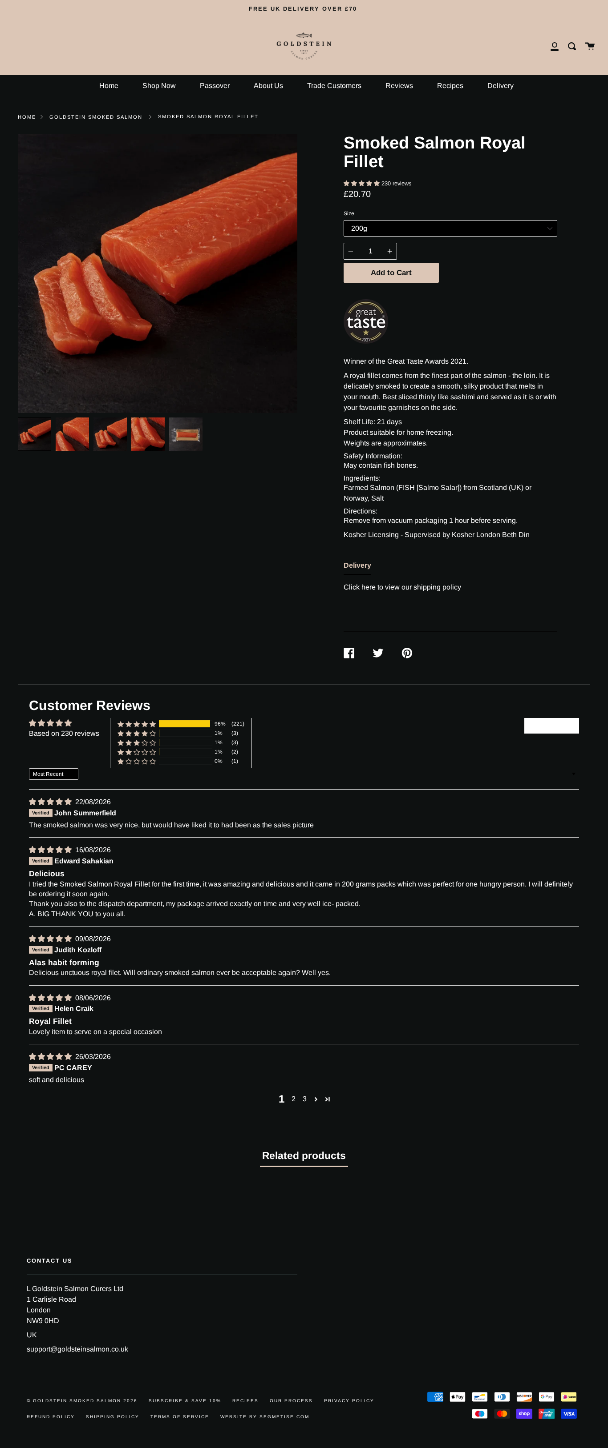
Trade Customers (334, 85)
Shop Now (159, 85)
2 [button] (294, 1099)
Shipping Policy (112, 1416)
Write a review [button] (551, 725)
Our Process (291, 1400)
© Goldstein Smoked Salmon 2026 (82, 1400)
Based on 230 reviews (64, 733)
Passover (215, 85)
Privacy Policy (349, 1400)
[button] (362, 183)
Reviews (399, 85)
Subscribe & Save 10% (185, 1400)
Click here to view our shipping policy (402, 587)
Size (349, 213)
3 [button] (305, 1099)
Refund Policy (51, 1416)
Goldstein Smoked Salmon (95, 117)
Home (108, 85)
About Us (268, 85)
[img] (51, 802)
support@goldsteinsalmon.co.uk (77, 1349)
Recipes (450, 85)
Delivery (500, 85)
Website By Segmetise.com (264, 1416)
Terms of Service (179, 1416)
